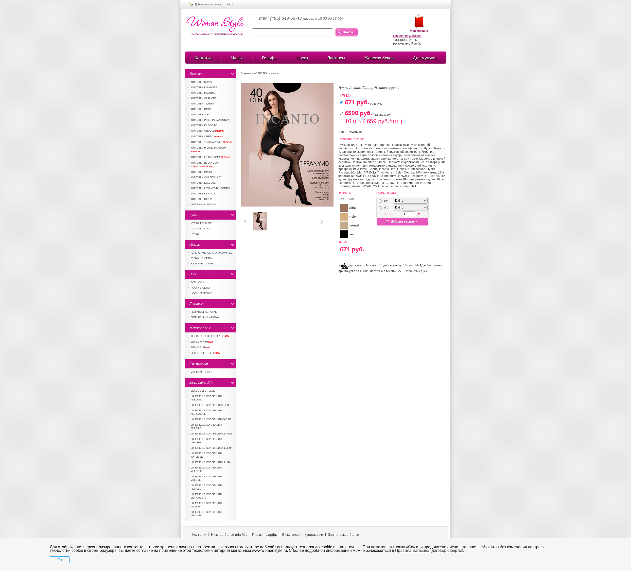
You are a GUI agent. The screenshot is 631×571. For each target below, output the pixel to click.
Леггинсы (336, 58)
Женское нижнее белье (210, 336)
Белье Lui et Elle (205, 353)
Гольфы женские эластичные (211, 252)
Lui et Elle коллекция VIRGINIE (206, 514)
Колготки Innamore (204, 87)
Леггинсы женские (204, 312)
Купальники (313, 534)
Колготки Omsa (201, 109)
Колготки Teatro (202, 103)
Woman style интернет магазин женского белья (215, 26)
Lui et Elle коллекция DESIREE (206, 441)
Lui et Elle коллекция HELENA (211, 448)
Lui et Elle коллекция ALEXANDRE (206, 412)
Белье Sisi (200, 347)
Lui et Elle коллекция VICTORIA (206, 505)
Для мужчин (425, 58)
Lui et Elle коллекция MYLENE (206, 478)
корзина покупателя (407, 36)
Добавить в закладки (208, 4)
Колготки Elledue (203, 182)
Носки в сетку (200, 287)
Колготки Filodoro (204, 125)
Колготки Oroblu (208, 130)
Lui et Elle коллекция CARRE (211, 419)
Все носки (198, 282)
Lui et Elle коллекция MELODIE (206, 469)
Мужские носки (201, 372)
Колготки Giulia (201, 199)
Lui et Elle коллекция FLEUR (210, 405)
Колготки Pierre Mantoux (209, 149)
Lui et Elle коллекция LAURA (211, 462)
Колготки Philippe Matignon (210, 120)
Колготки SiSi (200, 114)
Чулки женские (201, 223)
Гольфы (269, 58)
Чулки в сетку (200, 228)
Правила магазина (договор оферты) (429, 550)
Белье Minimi (202, 341)
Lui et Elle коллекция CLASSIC (206, 426)
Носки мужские (201, 293)
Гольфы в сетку (201, 258)
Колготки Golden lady (206, 177)
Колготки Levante (203, 193)
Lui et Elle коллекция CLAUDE (211, 433)
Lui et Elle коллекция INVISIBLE (206, 455)
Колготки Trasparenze (211, 142)
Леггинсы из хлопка (205, 317)
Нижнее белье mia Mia (229, 534)
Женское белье (379, 58)
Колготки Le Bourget (210, 157)
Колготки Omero (207, 136)
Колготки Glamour (204, 98)
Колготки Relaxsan (204, 164)
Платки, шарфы (265, 534)
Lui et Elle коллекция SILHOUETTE (206, 496)
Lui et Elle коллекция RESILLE (206, 487)
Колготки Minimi (201, 172)
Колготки (203, 58)
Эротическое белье (343, 534)
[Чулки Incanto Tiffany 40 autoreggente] (260, 213)
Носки (302, 58)
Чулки (237, 58)
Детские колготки (203, 204)
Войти (229, 4)
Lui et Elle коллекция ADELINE (206, 398)
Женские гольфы (202, 263)
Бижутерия (291, 534)
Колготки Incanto (203, 92)
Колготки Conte (202, 82)
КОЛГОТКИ (261, 73)
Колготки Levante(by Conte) (210, 188)
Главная (246, 73)
